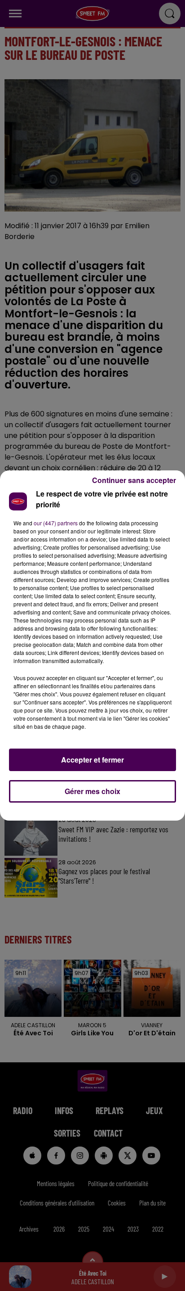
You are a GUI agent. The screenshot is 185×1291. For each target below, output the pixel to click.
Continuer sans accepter (134, 480)
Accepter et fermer (92, 759)
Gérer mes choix (92, 791)
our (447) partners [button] (56, 523)
